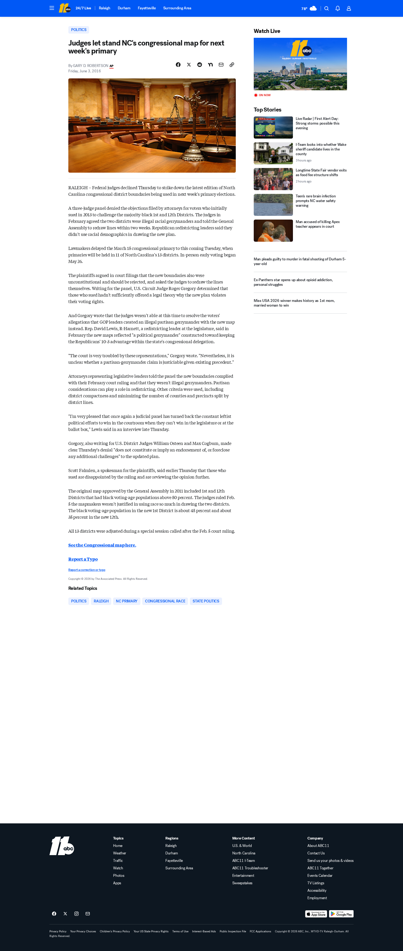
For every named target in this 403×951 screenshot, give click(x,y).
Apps (117, 883)
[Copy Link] (232, 65)
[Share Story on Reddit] (200, 65)
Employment (317, 898)
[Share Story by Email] (221, 65)
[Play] (300, 64)
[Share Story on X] (189, 65)
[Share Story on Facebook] (178, 65)
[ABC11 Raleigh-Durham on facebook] (54, 914)
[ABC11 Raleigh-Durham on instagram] (76, 914)
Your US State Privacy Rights (151, 931)
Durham (124, 8)
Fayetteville (147, 8)
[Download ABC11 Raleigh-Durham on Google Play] (341, 914)
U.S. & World (242, 846)
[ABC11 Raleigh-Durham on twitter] (65, 914)
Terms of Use (180, 931)
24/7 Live (83, 8)
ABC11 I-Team (243, 861)
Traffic (118, 861)
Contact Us (316, 853)
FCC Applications (260, 931)
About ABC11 (318, 846)
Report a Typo (83, 559)
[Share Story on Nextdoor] (210, 65)
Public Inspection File (233, 931)
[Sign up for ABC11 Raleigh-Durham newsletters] (87, 914)
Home (117, 846)
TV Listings (315, 883)
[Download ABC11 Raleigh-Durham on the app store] (316, 914)
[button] (52, 8)
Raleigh (104, 8)
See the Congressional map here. (102, 545)
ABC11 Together (320, 868)
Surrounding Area (177, 8)
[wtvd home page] (61, 845)
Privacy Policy (57, 931)
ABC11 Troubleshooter (250, 868)
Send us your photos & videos (330, 861)
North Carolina (244, 853)
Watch (118, 868)
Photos (118, 876)
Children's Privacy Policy (115, 931)
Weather (119, 853)
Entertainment (243, 876)
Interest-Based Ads (204, 931)
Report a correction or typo (86, 570)
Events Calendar (320, 876)
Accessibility (317, 890)
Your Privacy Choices (83, 931)
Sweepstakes (242, 883)
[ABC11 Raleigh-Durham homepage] (65, 8)
